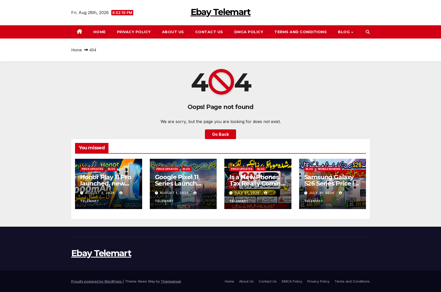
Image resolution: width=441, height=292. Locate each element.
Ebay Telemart (221, 12)
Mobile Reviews (329, 169)
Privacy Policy (134, 32)
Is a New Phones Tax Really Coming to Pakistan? (257, 183)
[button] (368, 31)
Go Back (220, 134)
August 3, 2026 (100, 193)
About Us (173, 32)
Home (99, 32)
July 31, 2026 (247, 193)
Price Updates (92, 169)
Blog (344, 32)
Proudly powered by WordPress (97, 281)
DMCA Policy (248, 32)
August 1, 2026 (175, 193)
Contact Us (209, 32)
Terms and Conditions (300, 32)
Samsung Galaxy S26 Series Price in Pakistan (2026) (331, 183)
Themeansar (171, 281)
